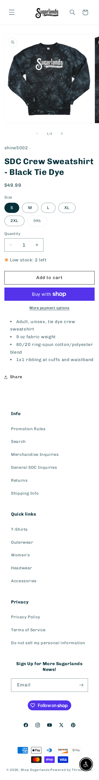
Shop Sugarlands (35, 770)
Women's (20, 554)
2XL (14, 220)
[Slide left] (37, 134)
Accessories (24, 580)
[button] (11, 12)
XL (67, 207)
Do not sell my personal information (48, 642)
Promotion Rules (28, 428)
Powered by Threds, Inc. (71, 770)
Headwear (21, 567)
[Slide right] (62, 134)
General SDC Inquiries (34, 467)
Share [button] (16, 376)
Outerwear (22, 542)
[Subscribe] (81, 685)
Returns (19, 480)
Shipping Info (25, 493)
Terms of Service (28, 629)
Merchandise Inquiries (35, 454)
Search (18, 441)
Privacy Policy (25, 616)
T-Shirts (19, 529)
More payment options (49, 308)
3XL (40, 222)
